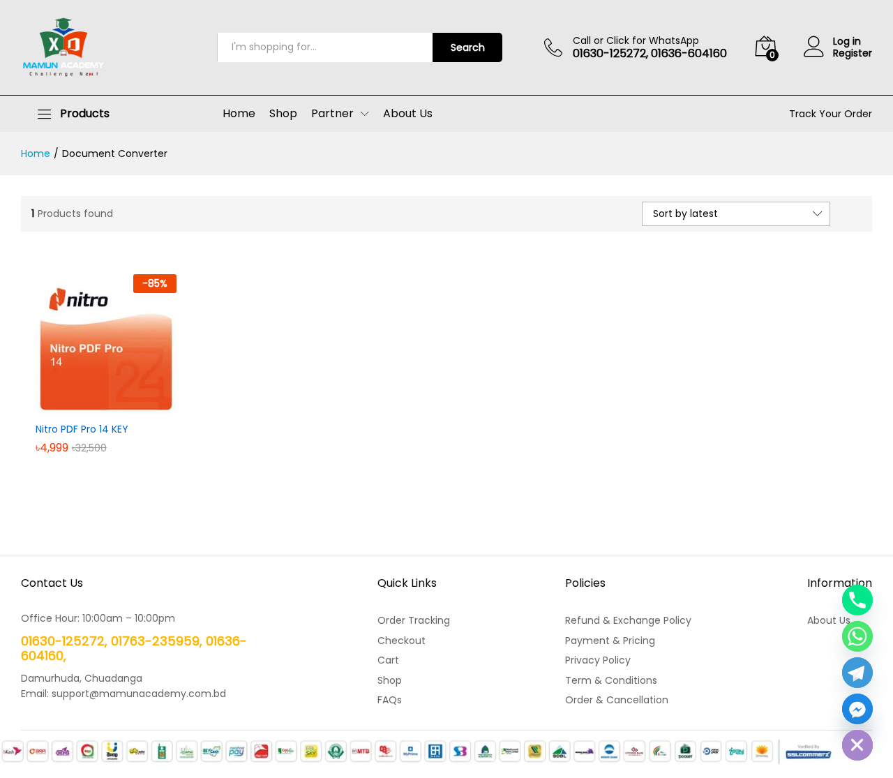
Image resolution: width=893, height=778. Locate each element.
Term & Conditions (611, 680)
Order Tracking (413, 620)
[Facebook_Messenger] (857, 709)
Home (239, 113)
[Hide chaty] (857, 745)
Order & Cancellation (616, 700)
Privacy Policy (598, 660)
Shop (283, 113)
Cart (388, 660)
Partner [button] (332, 113)
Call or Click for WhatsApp (636, 41)
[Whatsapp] (857, 636)
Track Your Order (830, 114)
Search (468, 47)
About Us (408, 113)
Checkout (401, 641)
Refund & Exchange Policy (628, 620)
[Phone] (857, 600)
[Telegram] (857, 672)
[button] (90, 406)
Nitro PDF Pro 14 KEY (82, 429)
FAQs (389, 700)
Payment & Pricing (610, 641)
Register (852, 53)
